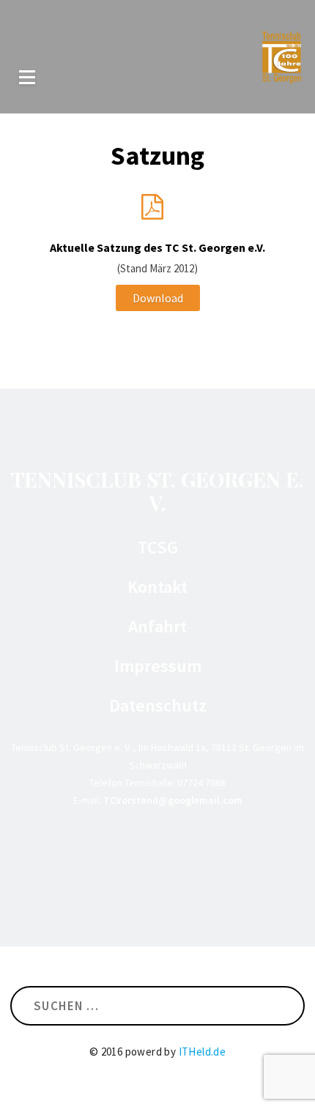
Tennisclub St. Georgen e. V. (157, 491)
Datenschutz (158, 705)
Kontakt (157, 587)
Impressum (157, 666)
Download (158, 298)
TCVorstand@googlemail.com (172, 800)
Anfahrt (157, 626)
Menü (27, 77)
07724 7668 (201, 782)
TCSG (158, 547)
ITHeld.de (202, 1051)
